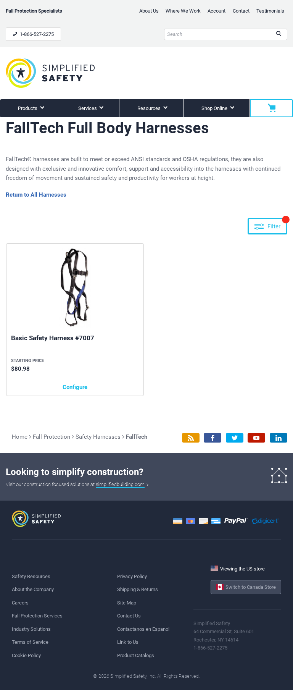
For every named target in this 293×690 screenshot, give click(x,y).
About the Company (33, 589)
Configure (75, 387)
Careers (20, 603)
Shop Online (215, 108)
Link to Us (127, 642)
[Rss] (191, 438)
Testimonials (270, 11)
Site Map (126, 603)
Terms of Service (30, 642)
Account (216, 11)
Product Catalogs (135, 655)
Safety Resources (31, 576)
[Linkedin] (278, 438)
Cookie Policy (26, 655)
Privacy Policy (132, 576)
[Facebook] (212, 438)
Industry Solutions (31, 629)
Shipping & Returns (137, 589)
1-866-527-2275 (36, 34)
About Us (149, 11)
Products (28, 108)
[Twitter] (234, 438)
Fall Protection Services (37, 616)
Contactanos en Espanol (143, 629)
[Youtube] (256, 438)
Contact (241, 11)
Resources (149, 108)
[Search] (278, 34)
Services (88, 108)
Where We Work (183, 11)
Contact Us (129, 616)
